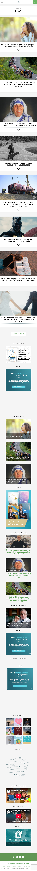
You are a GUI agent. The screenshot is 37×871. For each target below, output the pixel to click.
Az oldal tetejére (29, 868)
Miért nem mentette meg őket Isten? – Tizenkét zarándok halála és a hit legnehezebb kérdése (18, 204)
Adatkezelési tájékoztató (9, 866)
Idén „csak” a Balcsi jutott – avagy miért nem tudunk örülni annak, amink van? (18, 279)
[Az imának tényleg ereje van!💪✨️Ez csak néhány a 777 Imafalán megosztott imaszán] (27, 740)
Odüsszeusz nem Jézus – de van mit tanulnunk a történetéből (18, 240)
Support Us (31, 866)
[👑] (18, 740)
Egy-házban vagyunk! (12, 844)
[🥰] (18, 722)
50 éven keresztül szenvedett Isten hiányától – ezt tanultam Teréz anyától (18, 125)
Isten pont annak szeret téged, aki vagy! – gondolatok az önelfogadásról (18, 45)
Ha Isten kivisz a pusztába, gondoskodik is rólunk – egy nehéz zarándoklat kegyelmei (18, 84)
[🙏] (10, 731)
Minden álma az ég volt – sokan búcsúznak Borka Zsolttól (18, 164)
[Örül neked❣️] (10, 722)
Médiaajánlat (11, 863)
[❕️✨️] (27, 731)
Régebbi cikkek (18, 333)
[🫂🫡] (10, 740)
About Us (24, 866)
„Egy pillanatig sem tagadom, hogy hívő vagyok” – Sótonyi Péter (17, 624)
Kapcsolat (26, 863)
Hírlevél (19, 866)
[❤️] (18, 731)
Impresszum (19, 863)
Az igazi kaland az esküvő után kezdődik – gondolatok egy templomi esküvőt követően (18, 319)
